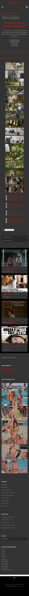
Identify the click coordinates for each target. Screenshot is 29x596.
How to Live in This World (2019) (11, 320)
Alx (22, 586)
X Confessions (6, 506)
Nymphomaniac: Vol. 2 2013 (9, 525)
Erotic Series (5, 498)
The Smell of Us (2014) (8, 519)
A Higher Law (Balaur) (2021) (9, 517)
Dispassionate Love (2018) (10, 268)
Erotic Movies (5, 18)
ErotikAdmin (16, 16)
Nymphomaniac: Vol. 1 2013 (9, 527)
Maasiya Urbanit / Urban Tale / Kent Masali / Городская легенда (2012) (14, 346)
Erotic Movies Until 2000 (8, 495)
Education (5, 484)
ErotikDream (14, 2)
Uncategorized (6, 503)
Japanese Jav (5, 500)
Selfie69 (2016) (6, 522)
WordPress (14, 586)
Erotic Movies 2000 (14, 18)
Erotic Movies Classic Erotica (9, 492)
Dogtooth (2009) (7, 294)
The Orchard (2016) (9, 229)
